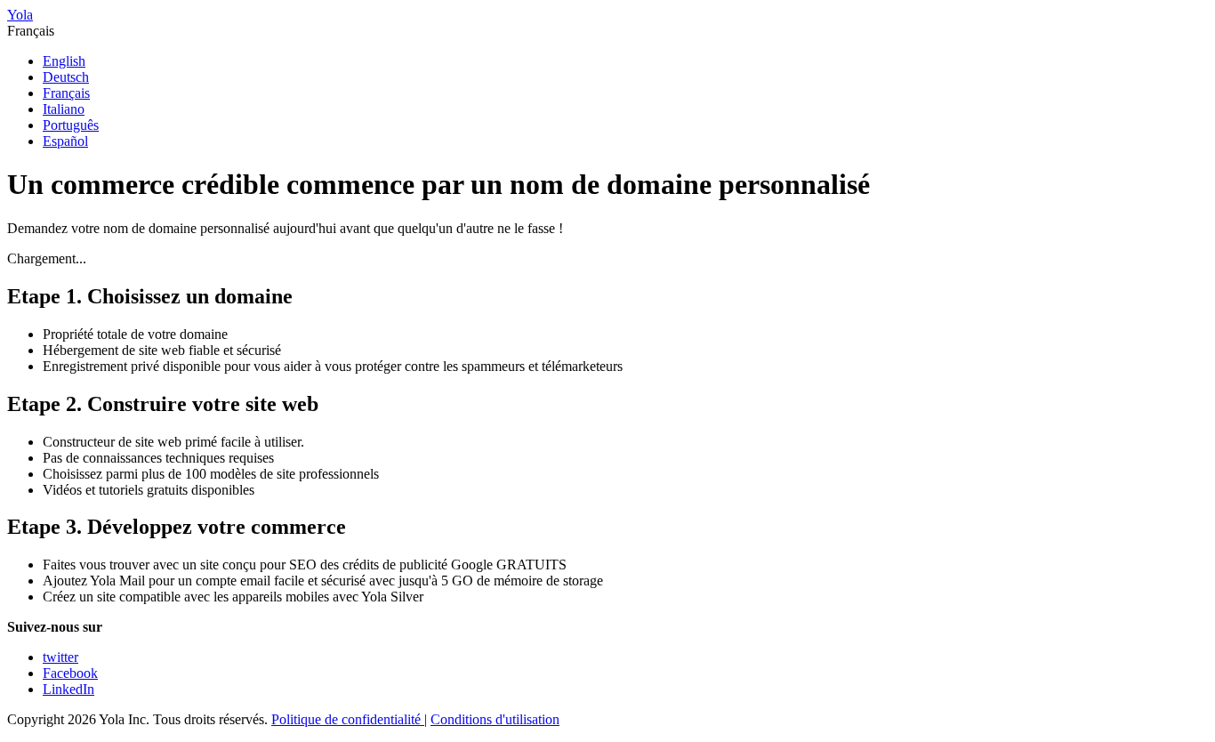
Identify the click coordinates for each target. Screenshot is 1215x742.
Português (71, 125)
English (64, 61)
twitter (60, 657)
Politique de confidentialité (347, 719)
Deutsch (66, 77)
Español (65, 141)
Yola (20, 14)
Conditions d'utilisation (494, 719)
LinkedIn (68, 689)
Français (66, 93)
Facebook (70, 673)
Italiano (63, 109)
